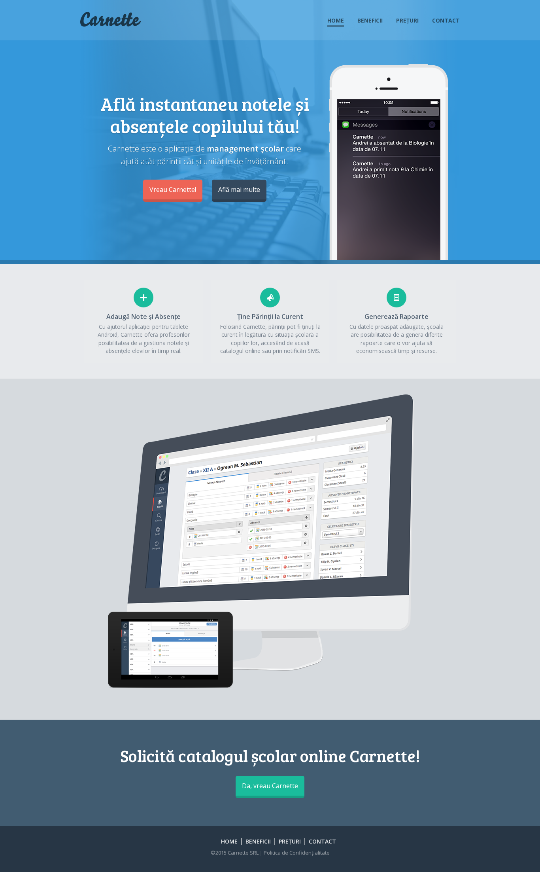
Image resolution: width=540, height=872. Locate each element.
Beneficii (370, 20)
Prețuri (407, 20)
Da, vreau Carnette (270, 785)
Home (335, 20)
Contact (446, 20)
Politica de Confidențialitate (297, 852)
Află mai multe (239, 189)
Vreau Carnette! (172, 189)
